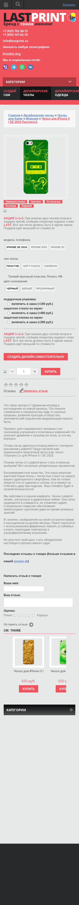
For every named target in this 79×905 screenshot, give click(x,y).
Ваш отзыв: (12, 595)
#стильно (53, 201)
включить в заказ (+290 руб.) (32, 322)
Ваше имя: (11, 583)
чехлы (35, 93)
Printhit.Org (12, 54)
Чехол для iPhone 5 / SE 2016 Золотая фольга (28, 671)
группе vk (21, 561)
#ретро (36, 201)
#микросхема (15, 201)
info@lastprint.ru (15, 41)
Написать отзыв (36, 390)
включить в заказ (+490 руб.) (32, 313)
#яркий (26, 205)
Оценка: (9, 610)
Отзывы (10, 390)
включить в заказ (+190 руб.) (32, 303)
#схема (11, 205)
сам (9, 93)
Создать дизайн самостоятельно (35, 357)
